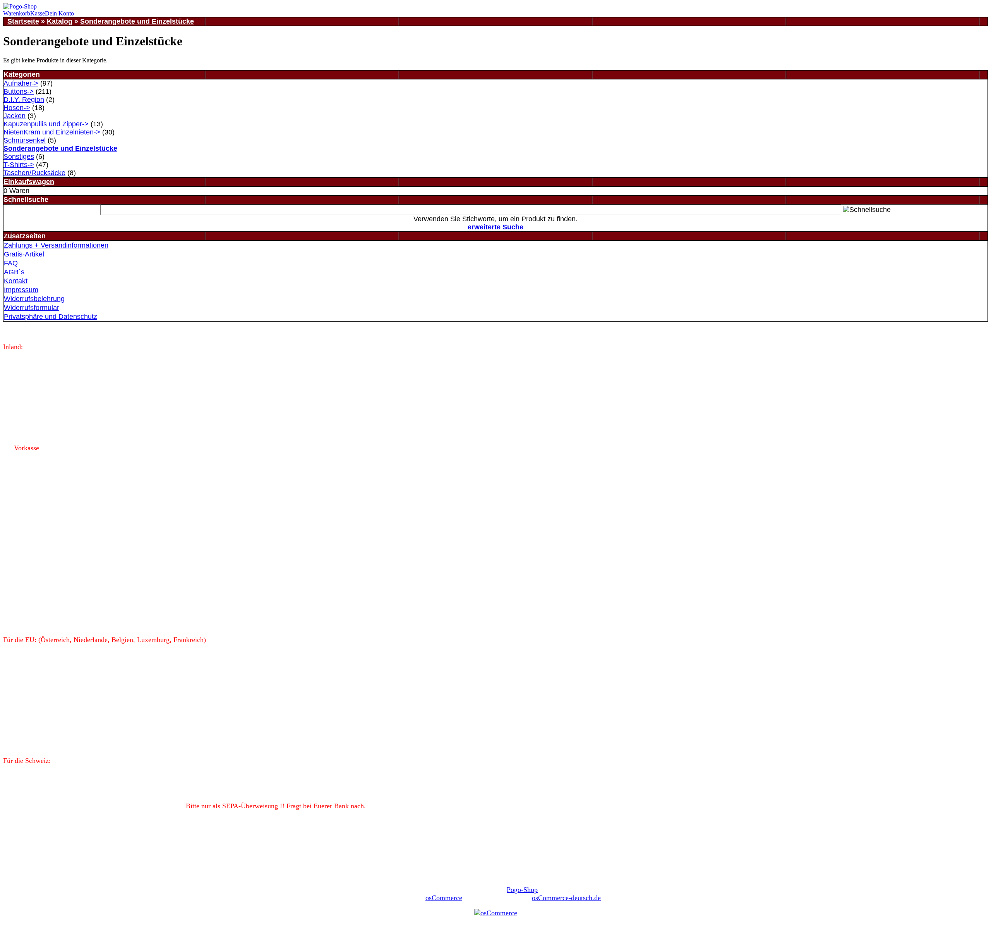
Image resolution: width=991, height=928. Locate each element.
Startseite (23, 21)
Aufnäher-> (20, 83)
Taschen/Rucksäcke (34, 173)
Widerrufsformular (31, 308)
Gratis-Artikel (24, 254)
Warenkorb (16, 13)
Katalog (59, 21)
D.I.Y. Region (23, 99)
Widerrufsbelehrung (34, 299)
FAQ (11, 263)
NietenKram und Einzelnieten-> (51, 132)
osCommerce (443, 898)
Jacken (14, 116)
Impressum (21, 290)
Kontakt (15, 281)
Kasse (37, 13)
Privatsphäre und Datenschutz (50, 316)
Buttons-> (18, 91)
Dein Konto (59, 13)
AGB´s (14, 272)
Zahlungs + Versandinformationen (56, 245)
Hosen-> (16, 108)
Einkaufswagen (28, 182)
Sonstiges (18, 156)
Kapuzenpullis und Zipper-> (46, 124)
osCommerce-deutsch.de (566, 898)
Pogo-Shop (522, 890)
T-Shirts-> (18, 165)
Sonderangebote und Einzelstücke (137, 21)
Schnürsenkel (24, 140)
